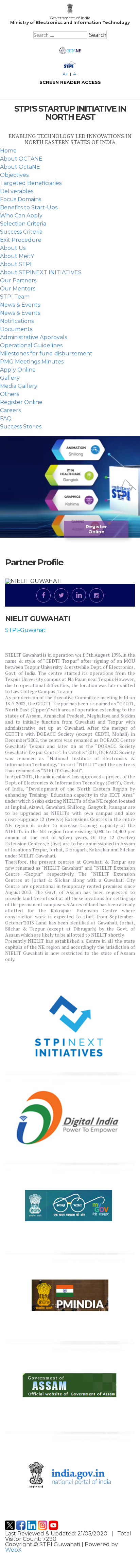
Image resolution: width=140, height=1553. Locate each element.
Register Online (21, 402)
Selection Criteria (23, 223)
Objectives (14, 175)
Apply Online (18, 370)
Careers (10, 410)
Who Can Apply (21, 215)
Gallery (10, 378)
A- (75, 74)
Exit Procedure (20, 240)
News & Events (20, 305)
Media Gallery (18, 386)
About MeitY (17, 256)
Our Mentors (17, 288)
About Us (12, 248)
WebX (13, 1550)
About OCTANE (21, 159)
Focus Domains (20, 199)
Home (8, 150)
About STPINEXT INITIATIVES (41, 272)
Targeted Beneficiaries (31, 183)
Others (9, 394)
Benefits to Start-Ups (28, 207)
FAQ (6, 418)
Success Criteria (21, 232)
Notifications (17, 321)
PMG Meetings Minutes (32, 361)
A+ (65, 74)
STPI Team (15, 296)
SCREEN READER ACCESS (70, 82)
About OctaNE (20, 167)
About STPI (16, 264)
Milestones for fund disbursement (46, 353)
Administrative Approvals (33, 337)
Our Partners (18, 280)
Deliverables (16, 191)
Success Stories (20, 426)
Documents (16, 329)
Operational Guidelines (31, 345)
